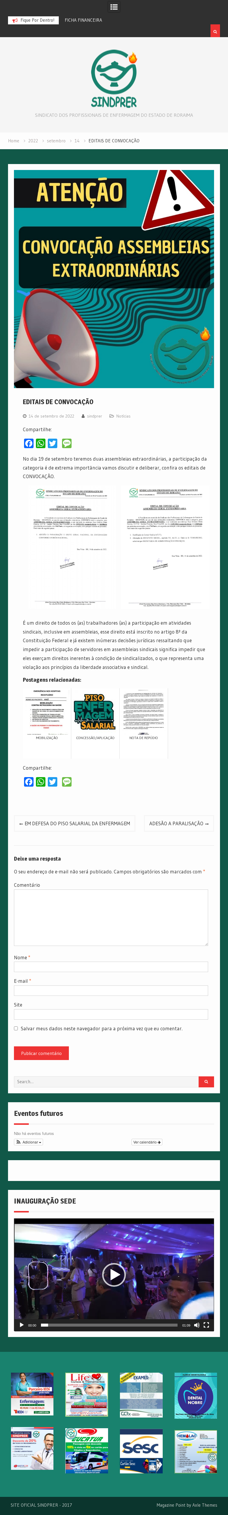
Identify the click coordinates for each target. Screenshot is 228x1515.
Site (18, 1004)
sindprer (94, 416)
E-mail (22, 981)
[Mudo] (197, 1325)
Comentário (27, 885)
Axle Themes (204, 1505)
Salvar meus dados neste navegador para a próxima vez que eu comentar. (102, 1028)
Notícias (123, 416)
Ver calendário (145, 1141)
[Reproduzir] (22, 1325)
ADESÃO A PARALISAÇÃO (176, 823)
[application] (114, 1274)
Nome (22, 957)
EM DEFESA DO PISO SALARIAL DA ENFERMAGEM (77, 823)
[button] (28, 1142)
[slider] (109, 1325)
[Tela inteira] (206, 1325)
